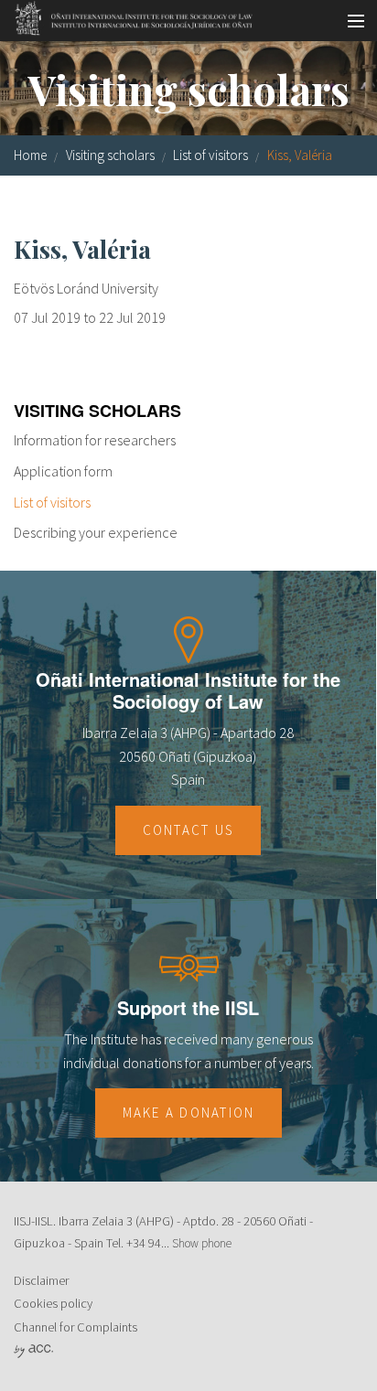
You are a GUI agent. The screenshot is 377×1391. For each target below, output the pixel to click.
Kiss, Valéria (299, 155)
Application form (63, 471)
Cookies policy (53, 1303)
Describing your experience (96, 532)
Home (30, 155)
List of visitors (210, 155)
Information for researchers (95, 440)
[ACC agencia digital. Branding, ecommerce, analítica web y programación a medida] (33, 1350)
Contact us (188, 830)
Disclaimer (41, 1280)
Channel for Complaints (75, 1327)
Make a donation (189, 1112)
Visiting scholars (110, 155)
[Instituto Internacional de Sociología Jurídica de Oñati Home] (127, 15)
